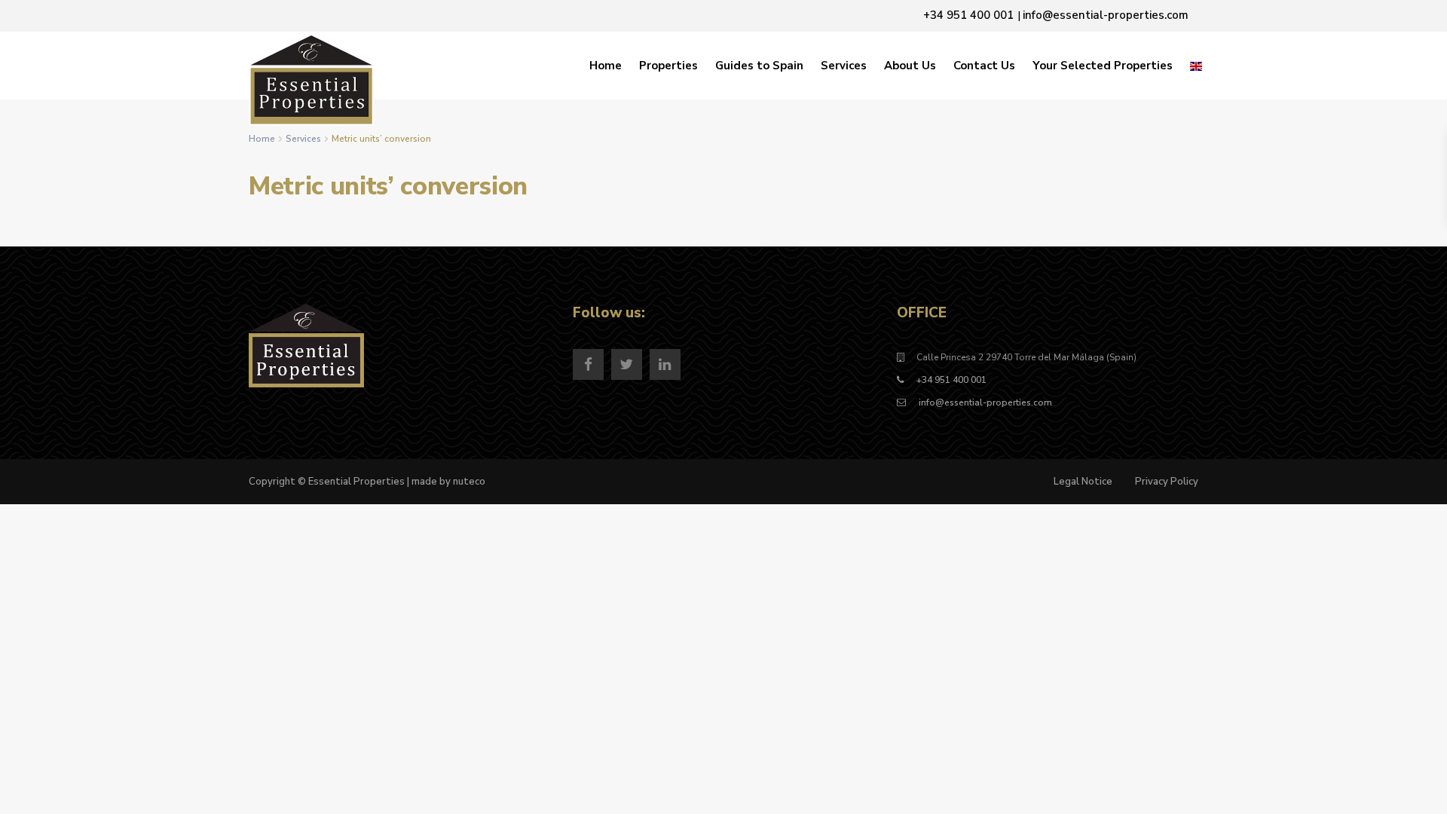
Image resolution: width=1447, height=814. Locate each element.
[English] (1196, 65)
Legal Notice (1083, 481)
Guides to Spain (759, 65)
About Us (910, 65)
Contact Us (984, 65)
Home (605, 65)
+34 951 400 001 (951, 380)
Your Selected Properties (1102, 65)
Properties (668, 65)
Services (844, 65)
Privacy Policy (1166, 481)
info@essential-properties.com (984, 402)
